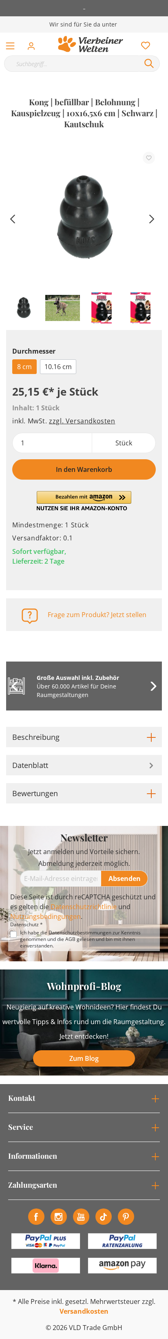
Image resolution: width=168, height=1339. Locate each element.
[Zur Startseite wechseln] (90, 44)
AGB (70, 939)
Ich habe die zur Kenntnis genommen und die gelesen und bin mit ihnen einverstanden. (80, 939)
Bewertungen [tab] (35, 793)
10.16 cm (58, 366)
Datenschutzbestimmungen (80, 932)
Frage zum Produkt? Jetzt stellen (97, 614)
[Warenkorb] (163, 37)
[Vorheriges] (12, 218)
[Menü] (10, 44)
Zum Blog (84, 1058)
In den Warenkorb (84, 469)
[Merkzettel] (143, 43)
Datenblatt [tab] (30, 765)
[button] (84, 501)
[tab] (84, 737)
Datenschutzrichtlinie (84, 906)
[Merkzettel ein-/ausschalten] (149, 158)
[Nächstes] (152, 218)
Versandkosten (84, 1311)
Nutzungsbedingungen (45, 916)
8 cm (24, 366)
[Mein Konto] (34, 43)
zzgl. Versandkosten (82, 420)
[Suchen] (149, 63)
